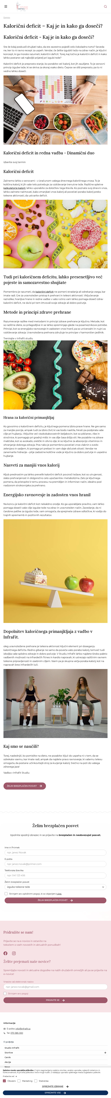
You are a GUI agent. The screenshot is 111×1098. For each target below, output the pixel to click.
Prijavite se (52, 1000)
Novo (7, 1067)
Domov (6, 17)
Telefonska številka (14, 870)
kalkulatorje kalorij (14, 188)
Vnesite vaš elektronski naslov (18, 981)
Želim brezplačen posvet (17, 882)
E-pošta (8, 859)
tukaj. (59, 894)
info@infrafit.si (22, 1028)
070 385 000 (17, 1033)
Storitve (9, 1052)
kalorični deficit (45, 291)
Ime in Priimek (12, 847)
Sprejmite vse (53, 1092)
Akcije (8, 1062)
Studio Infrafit (12, 1048)
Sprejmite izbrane (52, 1086)
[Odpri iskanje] (105, 6)
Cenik (8, 1057)
